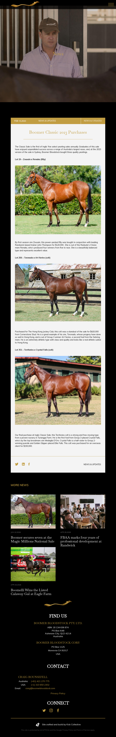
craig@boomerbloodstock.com (40, 688)
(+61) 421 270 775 (40, 681)
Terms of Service (83, 730)
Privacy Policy (58, 693)
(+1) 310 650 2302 (40, 684)
